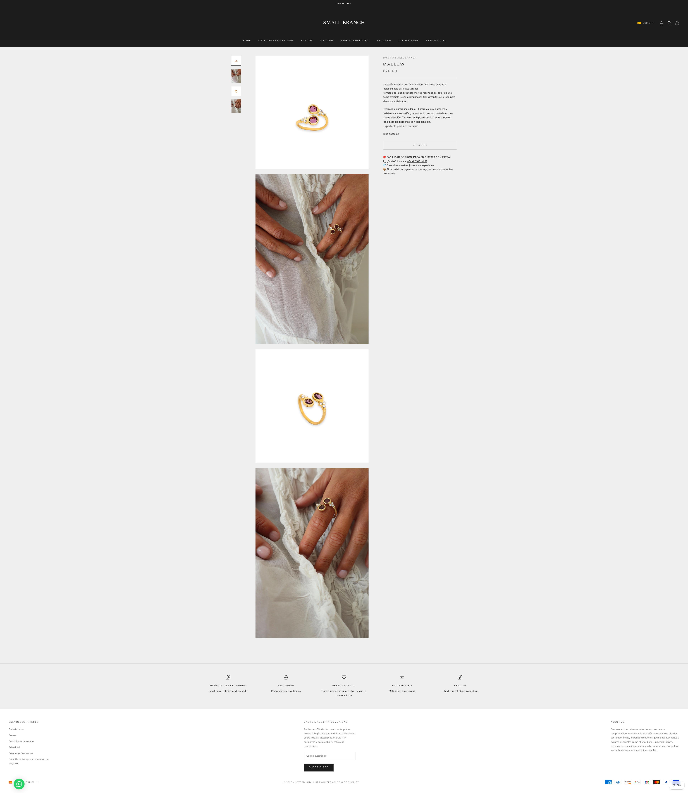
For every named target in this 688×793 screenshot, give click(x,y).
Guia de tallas (16, 729)
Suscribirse (319, 767)
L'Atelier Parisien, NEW (276, 40)
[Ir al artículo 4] (236, 106)
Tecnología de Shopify (343, 782)
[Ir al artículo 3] (236, 91)
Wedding (326, 40)
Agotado (420, 145)
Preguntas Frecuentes (21, 753)
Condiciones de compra (21, 741)
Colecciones (409, 40)
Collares (384, 40)
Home (247, 40)
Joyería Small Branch (400, 57)
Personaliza (435, 40)
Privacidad (14, 747)
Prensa (12, 735)
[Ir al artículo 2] (236, 76)
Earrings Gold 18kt (355, 40)
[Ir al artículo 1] (236, 61)
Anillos (307, 40)
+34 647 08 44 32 (417, 161)
